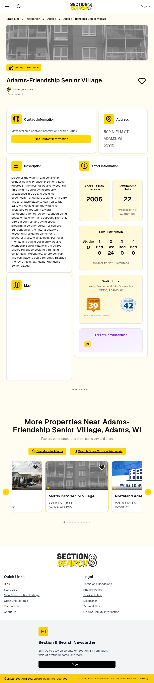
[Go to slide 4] (72, 522)
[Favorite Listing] (142, 81)
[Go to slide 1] (64, 522)
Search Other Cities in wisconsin (100, 451)
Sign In (145, 6)
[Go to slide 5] (75, 522)
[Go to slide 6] (78, 522)
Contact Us (11, 606)
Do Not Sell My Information (101, 612)
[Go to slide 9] (86, 522)
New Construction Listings (22, 595)
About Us (10, 612)
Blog (7, 584)
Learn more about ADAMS (97, 315)
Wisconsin (33, 18)
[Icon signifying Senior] (87, 344)
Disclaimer (90, 600)
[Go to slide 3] (70, 522)
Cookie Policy (92, 595)
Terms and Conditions (97, 584)
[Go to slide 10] (89, 522)
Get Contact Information (51, 139)
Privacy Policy (92, 589)
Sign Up (77, 664)
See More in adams (49, 451)
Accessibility (91, 606)
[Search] (18, 6)
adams (51, 18)
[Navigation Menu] (7, 6)
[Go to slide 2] (67, 522)
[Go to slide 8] (84, 522)
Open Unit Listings (16, 600)
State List (12, 18)
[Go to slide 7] (81, 522)
